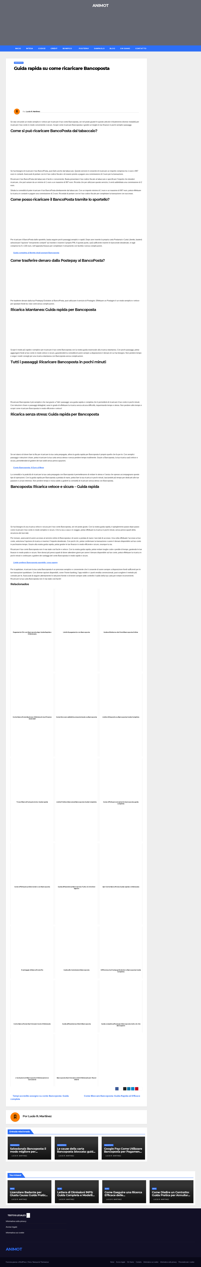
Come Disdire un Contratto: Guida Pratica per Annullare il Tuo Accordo (171, 1195)
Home (112, 1262)
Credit (54, 48)
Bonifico (68, 48)
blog (12, 1188)
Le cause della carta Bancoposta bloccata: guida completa (76, 1151)
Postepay (84, 48)
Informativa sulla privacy (16, 1221)
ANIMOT (100, 5)
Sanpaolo (99, 48)
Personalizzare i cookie (186, 1262)
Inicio (18, 48)
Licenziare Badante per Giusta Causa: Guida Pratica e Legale (28, 1195)
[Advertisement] (100, 25)
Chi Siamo (125, 48)
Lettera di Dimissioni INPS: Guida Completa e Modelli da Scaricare (75, 1195)
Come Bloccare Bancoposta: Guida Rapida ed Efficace (112, 1096)
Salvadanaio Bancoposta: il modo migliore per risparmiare (28, 1151)
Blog (112, 48)
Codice (41, 48)
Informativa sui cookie (15, 1233)
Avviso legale (11, 1227)
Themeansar (44, 1262)
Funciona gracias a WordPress (16, 1262)
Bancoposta (19, 62)
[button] (194, 48)
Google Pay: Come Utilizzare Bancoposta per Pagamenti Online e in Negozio (123, 1151)
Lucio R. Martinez (33, 111)
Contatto (140, 48)
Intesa (29, 48)
